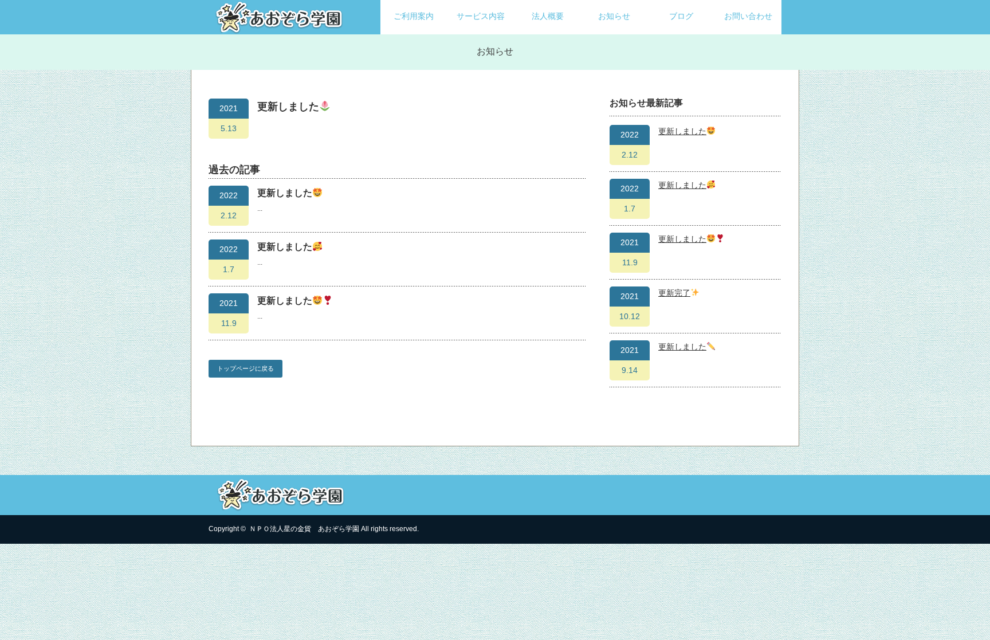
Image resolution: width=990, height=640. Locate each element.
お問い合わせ (748, 16)
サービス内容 (481, 16)
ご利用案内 (414, 16)
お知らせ (614, 16)
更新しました (284, 193)
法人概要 (548, 16)
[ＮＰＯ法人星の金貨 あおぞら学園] (280, 29)
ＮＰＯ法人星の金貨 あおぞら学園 (304, 529)
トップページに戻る (245, 368)
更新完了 (674, 292)
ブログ (681, 16)
